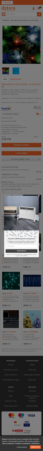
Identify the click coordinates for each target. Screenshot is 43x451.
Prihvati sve (35, 447)
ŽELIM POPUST (21, 251)
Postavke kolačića (22, 447)
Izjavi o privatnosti (8, 443)
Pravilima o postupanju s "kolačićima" (27, 443)
